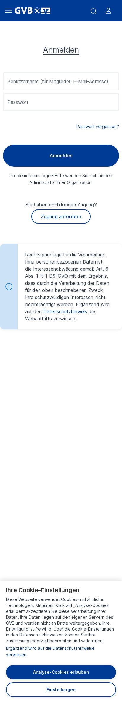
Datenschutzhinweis (65, 311)
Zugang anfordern (61, 216)
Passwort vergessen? (97, 126)
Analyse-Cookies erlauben (61, 672)
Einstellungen (61, 689)
